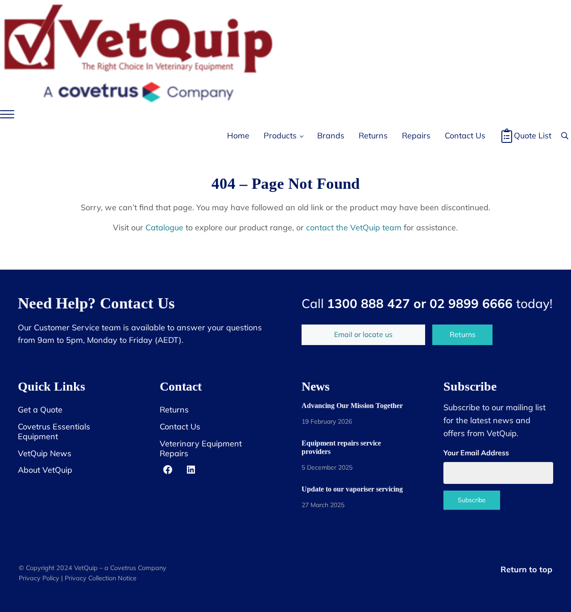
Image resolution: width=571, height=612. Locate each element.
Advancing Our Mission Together (352, 405)
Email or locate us (363, 334)
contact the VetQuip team (353, 227)
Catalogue (164, 227)
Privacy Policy (39, 578)
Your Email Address (476, 452)
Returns (463, 334)
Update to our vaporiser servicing (352, 489)
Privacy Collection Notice (101, 578)
